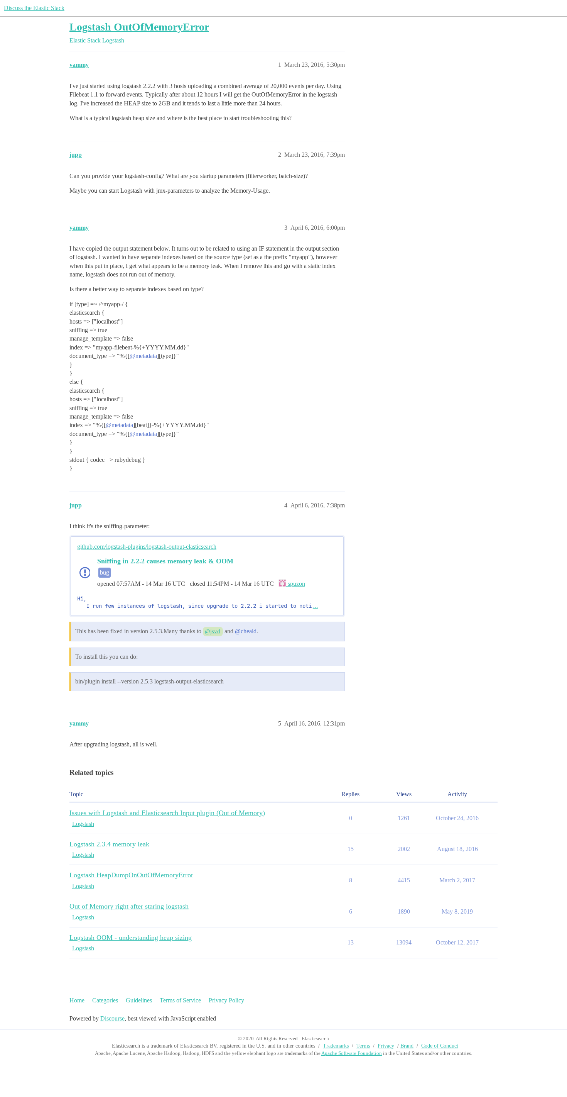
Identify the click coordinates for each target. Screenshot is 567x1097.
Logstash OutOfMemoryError (139, 27)
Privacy (386, 1046)
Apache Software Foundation (351, 1053)
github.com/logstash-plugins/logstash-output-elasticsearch (146, 546)
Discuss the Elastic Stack (34, 8)
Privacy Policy (226, 1000)
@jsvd (212, 631)
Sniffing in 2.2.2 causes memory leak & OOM (165, 561)
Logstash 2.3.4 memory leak (109, 844)
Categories (105, 1000)
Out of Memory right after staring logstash (129, 906)
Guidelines (139, 1000)
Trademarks (336, 1046)
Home (76, 1000)
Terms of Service (180, 1000)
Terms (363, 1046)
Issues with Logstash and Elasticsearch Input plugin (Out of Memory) (167, 813)
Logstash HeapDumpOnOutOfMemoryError (131, 875)
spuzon (295, 583)
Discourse (112, 1018)
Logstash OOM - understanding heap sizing (130, 937)
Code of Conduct (439, 1046)
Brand (406, 1046)
